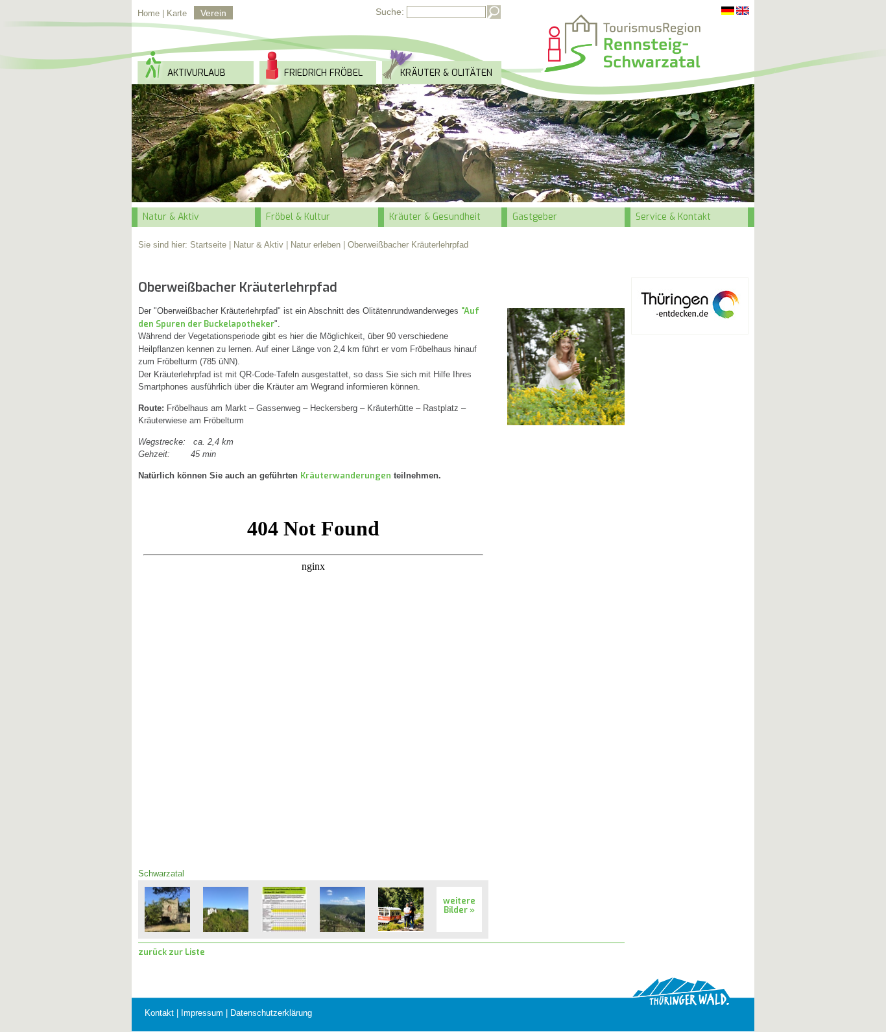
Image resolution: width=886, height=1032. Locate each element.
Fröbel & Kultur (298, 217)
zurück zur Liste (171, 951)
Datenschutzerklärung (271, 1013)
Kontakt (159, 1013)
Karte (177, 13)
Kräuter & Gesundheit (435, 217)
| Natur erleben (313, 245)
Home (149, 13)
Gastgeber (534, 217)
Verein (213, 13)
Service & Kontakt (673, 217)
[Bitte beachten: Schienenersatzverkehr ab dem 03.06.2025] (284, 909)
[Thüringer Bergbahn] (401, 909)
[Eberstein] (167, 909)
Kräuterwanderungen (345, 475)
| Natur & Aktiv (256, 245)
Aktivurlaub (196, 73)
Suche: (390, 11)
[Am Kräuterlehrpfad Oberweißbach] (566, 366)
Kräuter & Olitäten (446, 73)
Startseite (208, 245)
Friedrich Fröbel (323, 73)
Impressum (202, 1013)
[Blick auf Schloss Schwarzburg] (225, 909)
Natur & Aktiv (171, 217)
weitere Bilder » (459, 905)
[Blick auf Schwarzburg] (342, 909)
